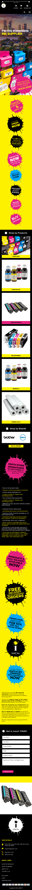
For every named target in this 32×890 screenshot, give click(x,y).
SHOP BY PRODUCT (8, 864)
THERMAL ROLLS (16, 422)
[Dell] (9, 435)
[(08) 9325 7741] (3, 852)
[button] (24, 12)
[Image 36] (16, 175)
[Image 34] (17, 141)
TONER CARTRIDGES (16, 322)
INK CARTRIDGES (16, 355)
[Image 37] (16, 205)
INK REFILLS (16, 388)
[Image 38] (16, 190)
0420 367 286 (9, 854)
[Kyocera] (22, 437)
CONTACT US (6, 871)
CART (3, 878)
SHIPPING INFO (6, 880)
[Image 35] (16, 159)
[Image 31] (15, 123)
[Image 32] (17, 106)
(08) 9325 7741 (9, 852)
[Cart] (21, 5)
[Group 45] (16, 826)
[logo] (3, 7)
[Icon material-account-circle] (16, 6)
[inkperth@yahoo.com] (3, 849)
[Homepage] (16, 294)
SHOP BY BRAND (7, 866)
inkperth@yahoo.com (11, 848)
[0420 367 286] (3, 855)
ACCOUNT (5, 875)
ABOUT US (5, 869)
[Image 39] (16, 219)
